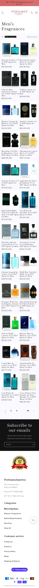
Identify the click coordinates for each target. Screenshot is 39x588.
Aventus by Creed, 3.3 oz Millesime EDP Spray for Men (28, 244)
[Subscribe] (32, 444)
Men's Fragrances (11, 509)
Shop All (7, 528)
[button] (2, 13)
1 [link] (5, 411)
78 (28, 411)
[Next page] (33, 411)
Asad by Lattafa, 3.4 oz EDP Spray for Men (28, 123)
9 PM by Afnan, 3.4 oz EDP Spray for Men (28, 92)
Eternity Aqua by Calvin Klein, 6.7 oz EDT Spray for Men (10, 244)
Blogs (6, 556)
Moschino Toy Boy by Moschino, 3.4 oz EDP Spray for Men (10, 153)
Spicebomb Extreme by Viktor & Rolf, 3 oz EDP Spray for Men (28, 305)
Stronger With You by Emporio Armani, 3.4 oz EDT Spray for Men (10, 305)
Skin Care (8, 523)
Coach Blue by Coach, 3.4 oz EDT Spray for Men (9, 365)
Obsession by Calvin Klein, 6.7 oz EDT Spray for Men (28, 153)
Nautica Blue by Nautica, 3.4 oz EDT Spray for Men (28, 335)
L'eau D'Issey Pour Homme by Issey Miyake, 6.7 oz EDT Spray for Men (28, 396)
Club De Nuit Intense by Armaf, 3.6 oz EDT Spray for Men (10, 93)
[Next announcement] (36, 3)
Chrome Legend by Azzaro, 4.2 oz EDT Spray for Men (10, 274)
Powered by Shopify (29, 585)
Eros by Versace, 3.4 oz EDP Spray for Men (10, 62)
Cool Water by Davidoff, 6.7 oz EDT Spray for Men (10, 395)
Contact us (8, 542)
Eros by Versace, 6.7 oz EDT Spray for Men (10, 183)
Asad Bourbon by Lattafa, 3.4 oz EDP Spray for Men (28, 365)
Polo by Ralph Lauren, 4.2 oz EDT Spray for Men (10, 335)
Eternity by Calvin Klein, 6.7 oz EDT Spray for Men (28, 62)
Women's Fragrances (12, 513)
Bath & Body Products (13, 518)
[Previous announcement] (2, 3)
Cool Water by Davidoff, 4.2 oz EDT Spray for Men (28, 213)
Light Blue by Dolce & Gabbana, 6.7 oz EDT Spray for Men (28, 183)
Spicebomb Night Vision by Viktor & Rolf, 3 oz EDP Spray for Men (10, 214)
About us (7, 547)
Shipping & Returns (12, 561)
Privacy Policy (9, 551)
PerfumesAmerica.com (16, 585)
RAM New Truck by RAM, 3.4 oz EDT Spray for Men (28, 274)
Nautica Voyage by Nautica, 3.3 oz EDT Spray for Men (10, 123)
